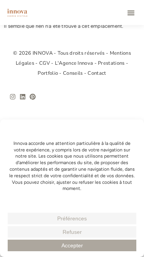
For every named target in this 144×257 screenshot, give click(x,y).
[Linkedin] (23, 97)
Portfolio (48, 73)
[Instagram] (13, 97)
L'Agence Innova (74, 63)
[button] (131, 12)
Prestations (112, 63)
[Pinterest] (33, 97)
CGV (45, 63)
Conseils (73, 73)
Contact (97, 73)
